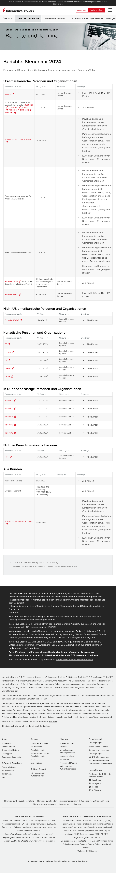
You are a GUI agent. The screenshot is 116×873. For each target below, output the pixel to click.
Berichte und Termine (28, 18)
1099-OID (13, 107)
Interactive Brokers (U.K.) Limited (29, 816)
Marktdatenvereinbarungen (100, 764)
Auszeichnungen (67, 743)
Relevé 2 (8, 400)
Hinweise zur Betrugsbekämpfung (19, 801)
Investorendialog (67, 756)
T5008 (8, 352)
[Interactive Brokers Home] (18, 10)
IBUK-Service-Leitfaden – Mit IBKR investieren (64, 655)
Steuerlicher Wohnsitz (55, 18)
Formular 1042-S (12, 320)
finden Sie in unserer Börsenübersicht (74, 659)
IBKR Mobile (7, 774)
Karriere (63, 747)
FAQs (33, 759)
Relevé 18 (9, 417)
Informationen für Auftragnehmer (38, 774)
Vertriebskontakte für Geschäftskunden (40, 754)
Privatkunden (36, 747)
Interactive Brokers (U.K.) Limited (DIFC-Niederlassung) (87, 816)
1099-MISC (24, 110)
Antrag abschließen (10, 750)
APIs (4, 777)
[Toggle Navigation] (109, 10)
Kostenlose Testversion (12, 757)
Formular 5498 (11, 294)
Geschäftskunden (38, 750)
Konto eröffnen (96, 10)
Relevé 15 (9, 425)
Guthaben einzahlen (39, 743)
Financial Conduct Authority (66, 623)
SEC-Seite (53, 721)
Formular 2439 (11, 281)
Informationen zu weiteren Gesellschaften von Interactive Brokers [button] (59, 861)
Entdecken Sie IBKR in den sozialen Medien (100, 775)
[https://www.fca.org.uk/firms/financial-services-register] (29, 834)
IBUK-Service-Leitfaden (99, 747)
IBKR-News (64, 759)
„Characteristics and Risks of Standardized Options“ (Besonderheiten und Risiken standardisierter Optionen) (56, 608)
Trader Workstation (10, 767)
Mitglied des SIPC (92, 641)
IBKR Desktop (8, 771)
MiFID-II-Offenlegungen (99, 757)
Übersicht (8, 18)
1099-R (8, 94)
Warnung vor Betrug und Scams (95, 801)
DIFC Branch (91, 851)
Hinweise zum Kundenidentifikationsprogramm (57, 801)
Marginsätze (7, 710)
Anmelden (81, 10)
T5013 (7, 376)
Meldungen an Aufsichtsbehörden (68, 767)
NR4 (6, 457)
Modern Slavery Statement (44, 804)
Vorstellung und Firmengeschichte (67, 751)
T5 (6, 344)
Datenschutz (64, 804)
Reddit (95, 787)
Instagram (96, 783)
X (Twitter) (96, 790)
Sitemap (77, 804)
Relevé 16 (9, 433)
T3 (6, 360)
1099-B (12, 110)
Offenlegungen (95, 753)
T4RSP (7, 368)
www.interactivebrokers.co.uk (41, 841)
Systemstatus (36, 763)
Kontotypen (7, 753)
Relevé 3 (8, 408)
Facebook (96, 780)
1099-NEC (9, 112)
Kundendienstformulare (99, 760)
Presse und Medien (68, 763)
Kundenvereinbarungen (99, 750)
